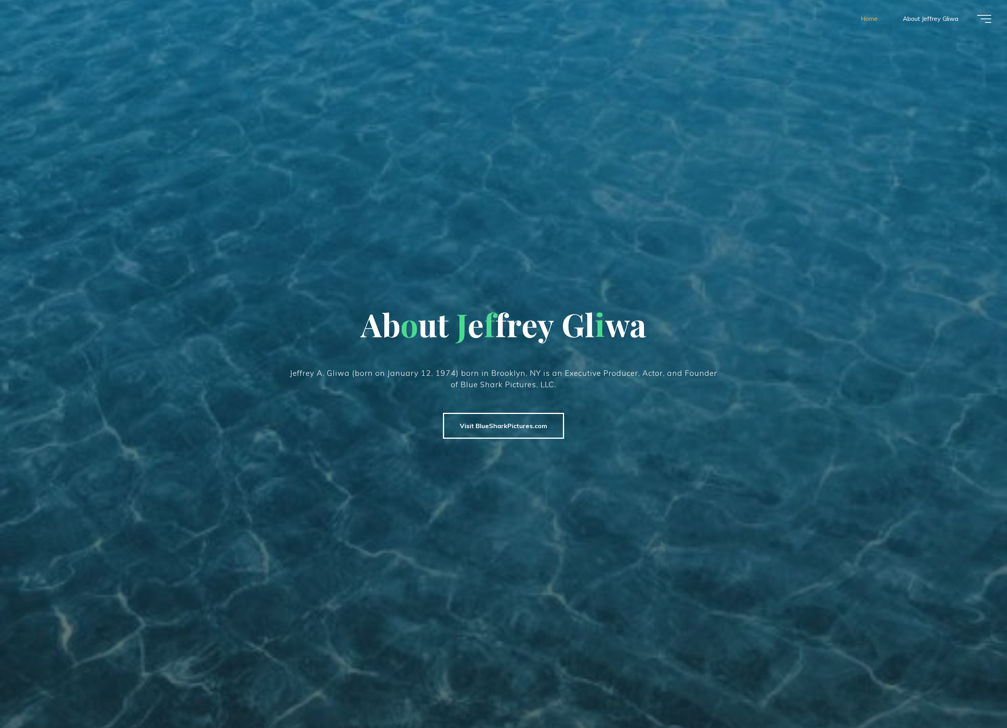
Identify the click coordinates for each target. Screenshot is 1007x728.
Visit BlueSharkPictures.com (503, 426)
